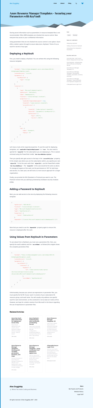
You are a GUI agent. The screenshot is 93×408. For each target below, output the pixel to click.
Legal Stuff (80, 394)
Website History (78, 391)
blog (69, 3)
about (62, 3)
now (55, 3)
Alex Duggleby (14, 3)
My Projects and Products (76, 389)
